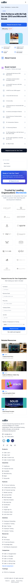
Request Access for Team (14, 24)
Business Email (6, 293)
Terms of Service (15, 582)
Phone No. (5, 300)
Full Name (5, 286)
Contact (13, 580)
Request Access (15, 181)
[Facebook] (3, 445)
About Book (6, 163)
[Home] (4, 2)
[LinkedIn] (11, 445)
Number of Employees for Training (11, 321)
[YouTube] (15, 445)
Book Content (7, 166)
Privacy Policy (19, 580)
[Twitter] (7, 445)
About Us (7, 580)
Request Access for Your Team (14, 150)
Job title (5, 314)
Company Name (6, 307)
